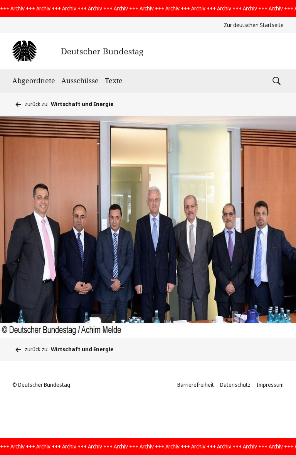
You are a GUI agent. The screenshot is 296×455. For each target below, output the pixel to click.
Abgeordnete (33, 80)
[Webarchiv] (77, 51)
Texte (114, 80)
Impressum (270, 384)
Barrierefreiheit (195, 384)
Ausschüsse (80, 80)
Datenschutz (235, 384)
